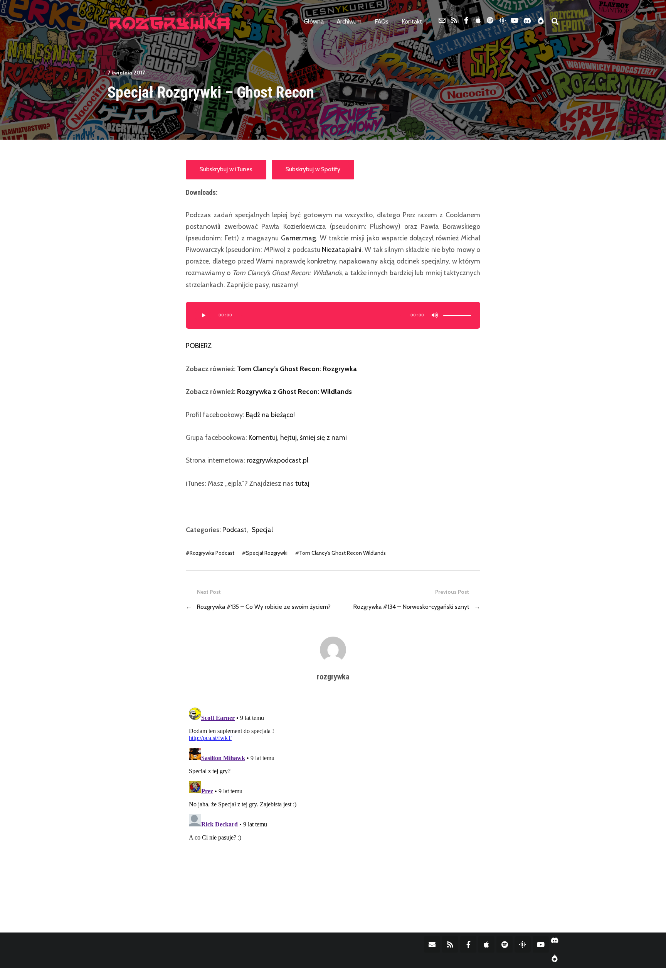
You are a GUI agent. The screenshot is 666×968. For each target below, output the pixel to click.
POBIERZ (199, 345)
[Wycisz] (435, 315)
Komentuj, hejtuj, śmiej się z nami (298, 437)
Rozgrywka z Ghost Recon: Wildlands (294, 391)
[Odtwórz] (203, 315)
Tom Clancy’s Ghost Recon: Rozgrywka (297, 369)
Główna (314, 21)
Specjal (262, 529)
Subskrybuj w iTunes (226, 169)
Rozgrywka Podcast (212, 553)
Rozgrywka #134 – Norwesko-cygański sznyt (411, 606)
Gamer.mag (298, 238)
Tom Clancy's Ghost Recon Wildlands (342, 553)
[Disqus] (333, 800)
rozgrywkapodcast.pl (277, 460)
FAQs (381, 21)
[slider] (457, 315)
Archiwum (349, 21)
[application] (333, 315)
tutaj (302, 483)
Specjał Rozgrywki (267, 553)
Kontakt (412, 21)
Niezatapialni (342, 249)
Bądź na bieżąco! (270, 415)
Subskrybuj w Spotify (313, 169)
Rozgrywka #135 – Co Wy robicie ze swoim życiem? (264, 606)
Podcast (234, 529)
